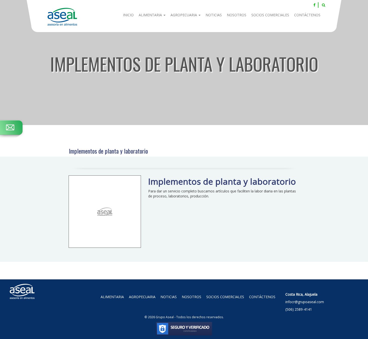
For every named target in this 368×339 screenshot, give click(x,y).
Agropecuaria (184, 15)
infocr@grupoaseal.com (304, 301)
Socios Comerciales (270, 15)
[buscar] (323, 5)
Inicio (128, 15)
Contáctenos (307, 15)
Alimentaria (151, 15)
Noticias (214, 15)
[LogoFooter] (22, 285)
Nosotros (236, 15)
